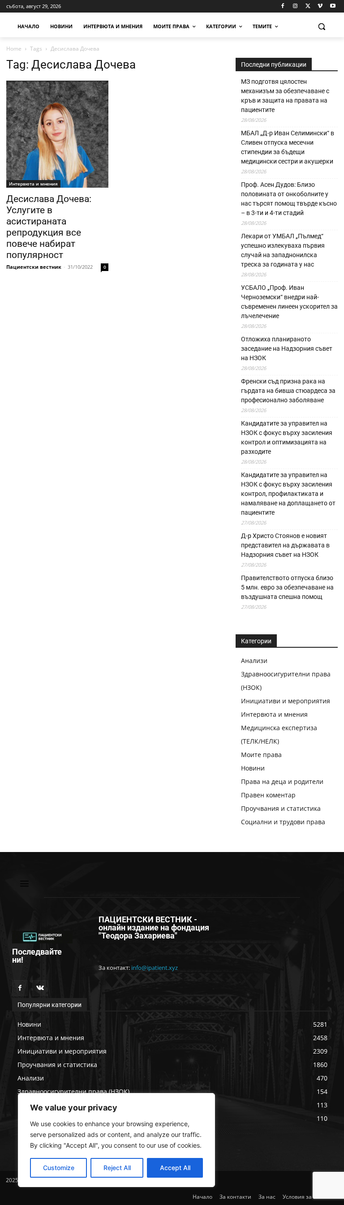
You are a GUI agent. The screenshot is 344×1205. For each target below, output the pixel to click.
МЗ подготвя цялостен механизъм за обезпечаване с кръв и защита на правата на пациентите (285, 95)
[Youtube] (332, 6)
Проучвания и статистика (281, 808)
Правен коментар (268, 795)
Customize (58, 1167)
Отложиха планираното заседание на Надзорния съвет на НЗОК (286, 349)
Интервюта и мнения (33, 184)
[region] (116, 1140)
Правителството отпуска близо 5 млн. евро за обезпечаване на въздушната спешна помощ (287, 587)
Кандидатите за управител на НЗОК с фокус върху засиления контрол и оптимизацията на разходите (286, 437)
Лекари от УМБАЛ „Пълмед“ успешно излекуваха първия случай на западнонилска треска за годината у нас (283, 250)
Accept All (175, 1167)
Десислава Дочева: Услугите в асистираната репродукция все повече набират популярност (48, 227)
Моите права (261, 754)
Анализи (254, 660)
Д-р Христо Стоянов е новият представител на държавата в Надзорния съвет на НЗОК (285, 545)
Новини (253, 768)
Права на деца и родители (282, 781)
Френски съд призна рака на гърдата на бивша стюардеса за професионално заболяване (288, 391)
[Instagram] (295, 6)
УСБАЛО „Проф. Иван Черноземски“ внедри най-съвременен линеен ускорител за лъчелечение (289, 301)
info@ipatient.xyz (154, 968)
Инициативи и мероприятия (285, 701)
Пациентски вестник (33, 266)
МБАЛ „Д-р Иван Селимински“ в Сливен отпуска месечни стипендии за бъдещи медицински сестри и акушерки (287, 147)
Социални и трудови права (283, 822)
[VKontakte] (40, 988)
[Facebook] (283, 6)
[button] (321, 26)
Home (14, 48)
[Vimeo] (320, 6)
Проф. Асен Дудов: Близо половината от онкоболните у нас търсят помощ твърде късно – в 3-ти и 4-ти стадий (289, 198)
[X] (308, 6)
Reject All (117, 1167)
